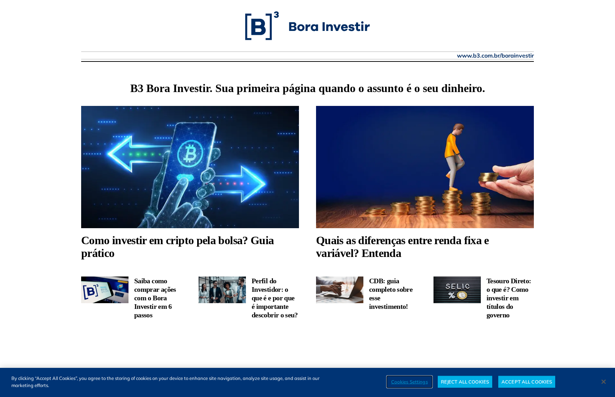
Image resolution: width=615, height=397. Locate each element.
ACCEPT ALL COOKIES (526, 382)
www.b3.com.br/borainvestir (495, 55)
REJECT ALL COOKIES (465, 382)
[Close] (603, 382)
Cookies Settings (409, 382)
